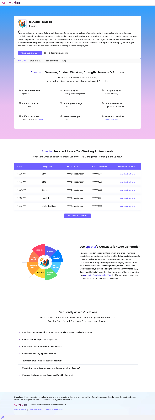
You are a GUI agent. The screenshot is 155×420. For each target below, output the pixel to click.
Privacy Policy (20, 410)
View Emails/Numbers (29, 53)
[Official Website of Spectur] (45, 53)
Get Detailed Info (111, 119)
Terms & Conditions (54, 410)
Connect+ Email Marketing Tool (97, 275)
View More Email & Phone (77, 216)
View (127, 174)
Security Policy (36, 410)
